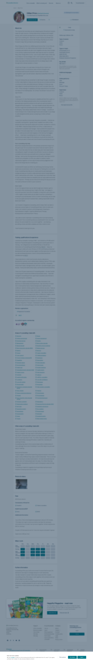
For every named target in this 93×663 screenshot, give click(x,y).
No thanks (72, 657)
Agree (81, 657)
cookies (13, 657)
